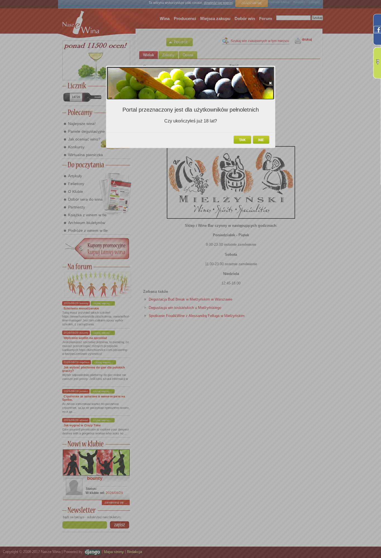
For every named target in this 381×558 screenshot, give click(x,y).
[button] (270, 83)
